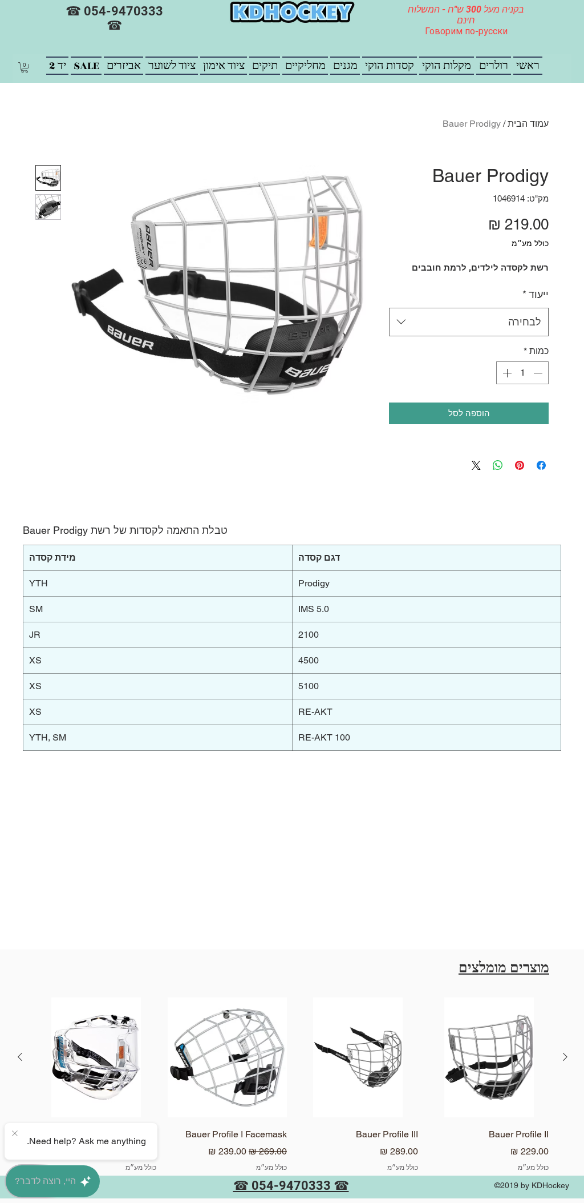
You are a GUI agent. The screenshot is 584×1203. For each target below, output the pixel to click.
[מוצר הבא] (20, 1057)
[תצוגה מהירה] (489, 1057)
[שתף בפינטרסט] (519, 465)
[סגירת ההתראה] (14, 1134)
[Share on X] (476, 465)
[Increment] (506, 373)
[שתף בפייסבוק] (541, 465)
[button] (24, 67)
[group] (292, 1093)
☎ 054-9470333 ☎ (114, 18)
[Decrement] (539, 373)
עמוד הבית (528, 123)
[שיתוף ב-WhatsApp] (498, 465)
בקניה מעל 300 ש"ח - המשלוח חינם (466, 15)
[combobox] (469, 322)
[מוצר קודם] (565, 1057)
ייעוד (535, 294)
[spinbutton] (522, 373)
